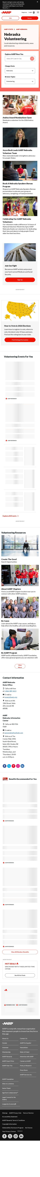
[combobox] (20, 58)
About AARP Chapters (11, 589)
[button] (38, 12)
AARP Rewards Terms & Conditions (13, 1120)
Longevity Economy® (9, 1104)
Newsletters (24, 1047)
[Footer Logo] (20, 1023)
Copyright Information (9, 1124)
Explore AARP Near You (14, 54)
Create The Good (9, 559)
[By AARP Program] (20, 639)
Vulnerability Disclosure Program (12, 1128)
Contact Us (23, 1038)
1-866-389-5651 (10, 691)
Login (30, 12)
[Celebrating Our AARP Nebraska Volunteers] (20, 206)
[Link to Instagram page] (15, 1136)
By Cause (5, 621)
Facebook (4, 766)
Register (24, 12)
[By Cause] (20, 607)
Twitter (9, 766)
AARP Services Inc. (26, 1074)
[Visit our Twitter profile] (10, 1136)
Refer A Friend (24, 1052)
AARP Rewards (7, 1056)
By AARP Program (9, 653)
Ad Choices (28, 1128)
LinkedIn (22, 766)
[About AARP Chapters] (20, 575)
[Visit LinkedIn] (21, 1136)
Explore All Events (10, 516)
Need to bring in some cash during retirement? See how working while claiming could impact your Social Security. (13, 5)
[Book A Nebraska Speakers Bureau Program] (20, 171)
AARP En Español (25, 1043)
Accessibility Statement (9, 1116)
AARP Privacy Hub (15, 1113)
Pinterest (13, 766)
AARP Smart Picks (8, 1061)
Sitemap (4, 1113)
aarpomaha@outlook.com (13, 733)
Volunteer (5, 1047)
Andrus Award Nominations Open (17, 117)
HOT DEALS (10, 964)
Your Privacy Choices (9, 1131)
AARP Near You (7, 1065)
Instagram (18, 766)
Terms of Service (28, 1113)
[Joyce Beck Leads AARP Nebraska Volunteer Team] (20, 137)
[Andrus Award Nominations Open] (20, 105)
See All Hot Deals (20, 975)
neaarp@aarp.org (10, 697)
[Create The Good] (20, 545)
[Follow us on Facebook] (4, 1136)
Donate (4, 1043)
